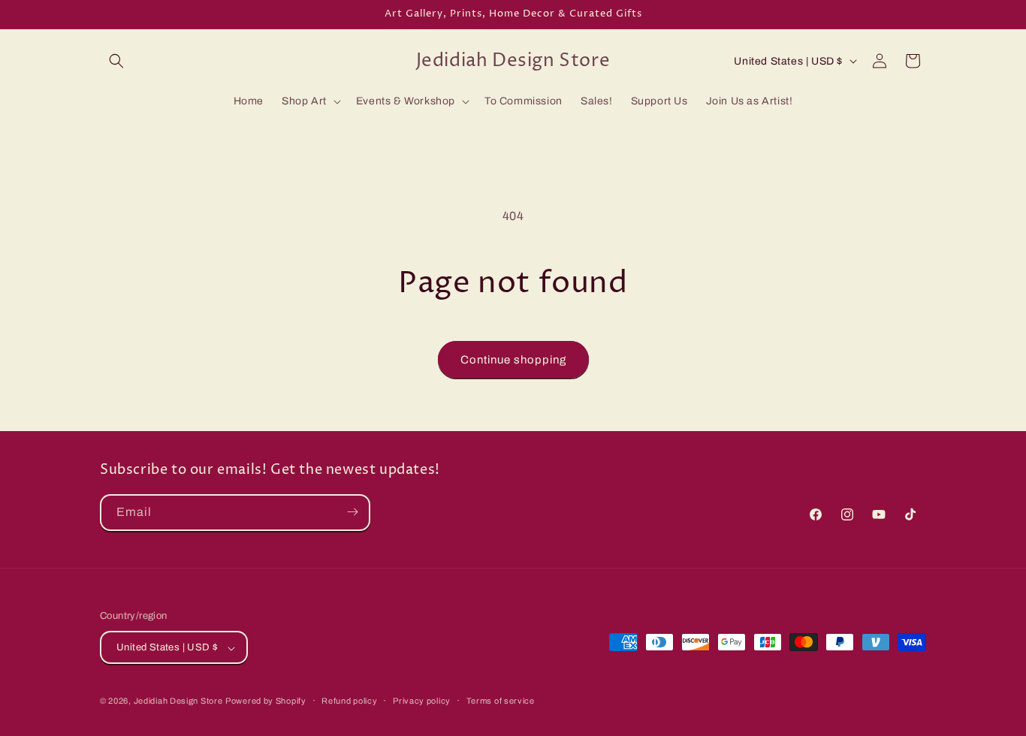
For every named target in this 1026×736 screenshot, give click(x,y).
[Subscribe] (352, 511)
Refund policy (349, 700)
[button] (116, 60)
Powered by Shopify (265, 701)
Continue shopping (513, 360)
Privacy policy (422, 700)
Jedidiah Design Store (178, 701)
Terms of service (500, 700)
